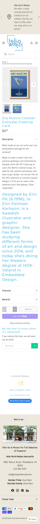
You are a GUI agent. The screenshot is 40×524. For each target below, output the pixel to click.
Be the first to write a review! (20, 401)
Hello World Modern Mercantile (18, 518)
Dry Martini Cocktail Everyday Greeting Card (17, 64)
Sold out (28, 309)
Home (4, 62)
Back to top (19, 419)
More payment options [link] (20, 322)
